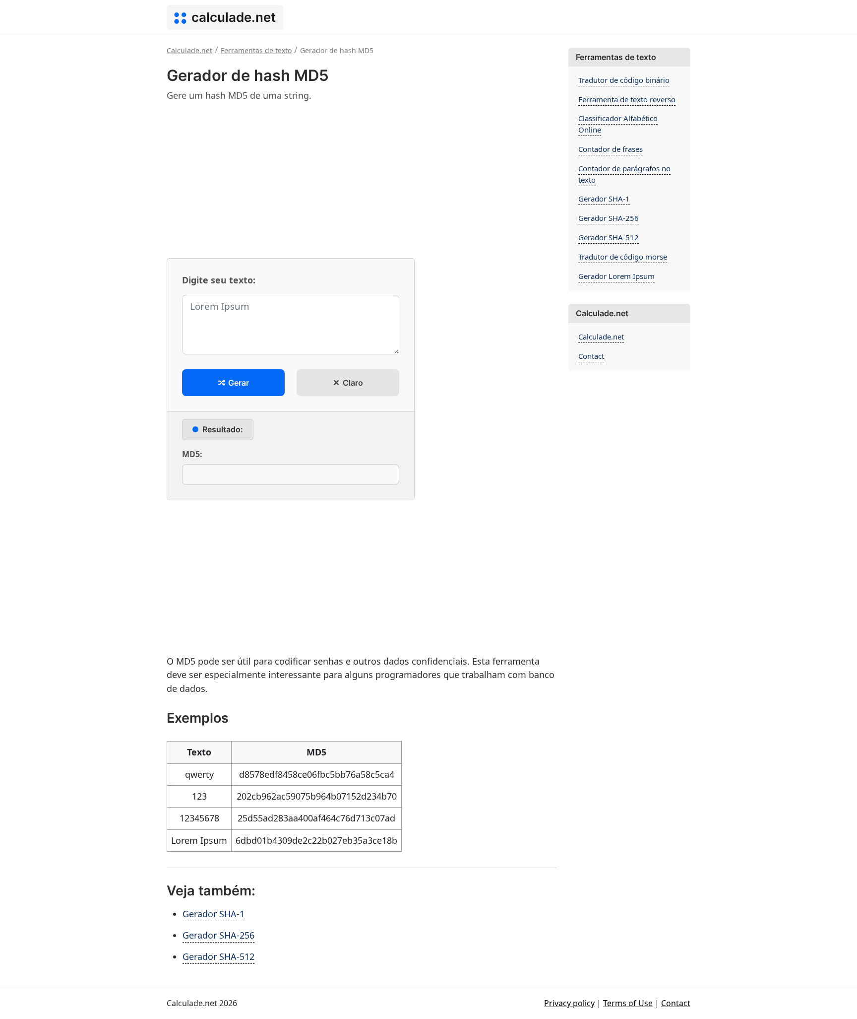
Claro (352, 383)
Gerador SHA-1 (214, 914)
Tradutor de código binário (624, 80)
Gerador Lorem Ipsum (616, 276)
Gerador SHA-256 (218, 935)
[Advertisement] (361, 179)
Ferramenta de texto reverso (626, 99)
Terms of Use (628, 1003)
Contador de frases (610, 149)
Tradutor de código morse (622, 257)
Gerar (237, 383)
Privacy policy (569, 1003)
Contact (591, 356)
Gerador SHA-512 (218, 956)
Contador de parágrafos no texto (624, 174)
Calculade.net (601, 336)
